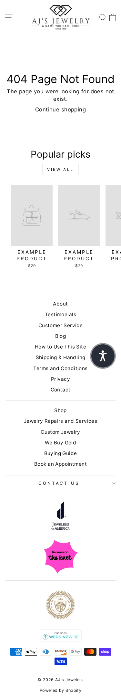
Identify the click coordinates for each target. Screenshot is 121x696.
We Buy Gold (60, 443)
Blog (60, 336)
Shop (60, 410)
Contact (61, 390)
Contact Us (59, 483)
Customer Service (60, 325)
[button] (103, 356)
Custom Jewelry (60, 432)
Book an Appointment (60, 464)
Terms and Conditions (60, 368)
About (60, 304)
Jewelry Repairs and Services (60, 421)
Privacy (60, 379)
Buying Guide (60, 453)
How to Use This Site (60, 347)
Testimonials (60, 314)
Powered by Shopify (60, 690)
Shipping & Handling (61, 357)
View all (60, 169)
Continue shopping (60, 109)
